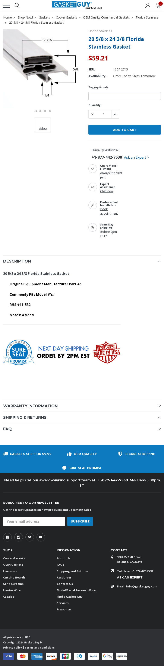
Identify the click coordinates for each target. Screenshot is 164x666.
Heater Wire (11, 590)
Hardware (10, 571)
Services (63, 603)
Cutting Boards (14, 577)
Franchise (64, 609)
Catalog (9, 597)
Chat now (106, 191)
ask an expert (130, 577)
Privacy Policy (12, 647)
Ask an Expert (135, 157)
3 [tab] (45, 111)
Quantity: (94, 105)
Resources (64, 577)
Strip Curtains (13, 584)
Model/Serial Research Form (77, 590)
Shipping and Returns (72, 571)
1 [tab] (36, 111)
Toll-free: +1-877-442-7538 (135, 571)
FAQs (60, 565)
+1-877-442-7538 (107, 157)
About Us (63, 558)
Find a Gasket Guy (69, 597)
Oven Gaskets (13, 565)
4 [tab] (50, 111)
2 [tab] (40, 111)
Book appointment (109, 211)
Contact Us (65, 584)
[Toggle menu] (6, 6)
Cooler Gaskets (14, 558)
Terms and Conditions (40, 647)
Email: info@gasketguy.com (137, 586)
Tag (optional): (98, 87)
